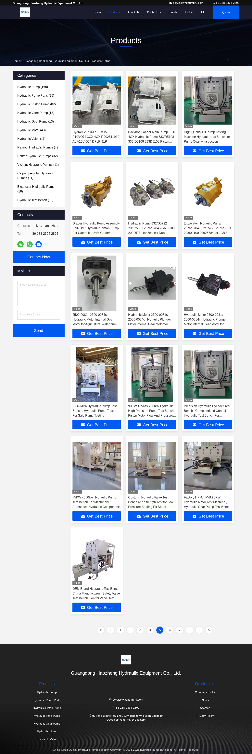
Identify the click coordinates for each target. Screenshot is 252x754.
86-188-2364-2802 (227, 2)
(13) (35, 121)
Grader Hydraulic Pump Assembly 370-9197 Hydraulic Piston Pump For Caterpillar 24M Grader (96, 228)
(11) (31, 138)
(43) (31, 130)
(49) (38, 147)
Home (97, 12)
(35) (35, 95)
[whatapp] (30, 244)
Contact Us (154, 12)
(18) (35, 113)
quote (226, 12)
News (205, 700)
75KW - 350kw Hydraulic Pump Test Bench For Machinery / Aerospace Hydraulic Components (96, 502)
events (173, 12)
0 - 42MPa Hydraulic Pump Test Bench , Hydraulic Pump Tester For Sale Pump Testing (94, 410)
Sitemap (205, 707)
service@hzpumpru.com (188, 2)
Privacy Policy (205, 715)
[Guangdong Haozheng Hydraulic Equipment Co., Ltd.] (25, 12)
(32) (37, 156)
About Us (133, 12)
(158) (32, 87)
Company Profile (205, 692)
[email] (38, 244)
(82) (36, 104)
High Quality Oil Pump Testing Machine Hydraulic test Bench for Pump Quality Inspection (207, 136)
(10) (35, 200)
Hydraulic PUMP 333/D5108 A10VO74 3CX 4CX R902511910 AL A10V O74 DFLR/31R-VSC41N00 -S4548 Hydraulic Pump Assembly (95, 141)
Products (114, 12)
